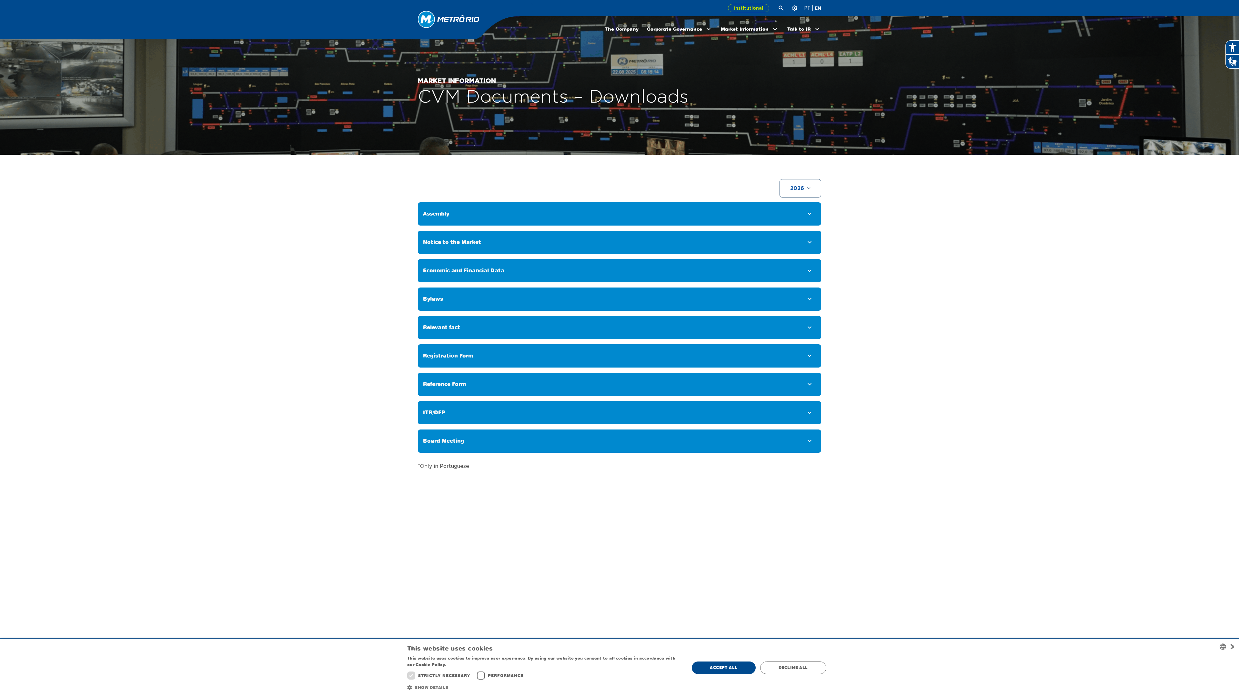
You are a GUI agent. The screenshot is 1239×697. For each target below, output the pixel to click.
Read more (459, 664)
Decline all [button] (793, 667)
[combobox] (1223, 646)
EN (818, 8)
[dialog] (619, 668)
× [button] (1231, 646)
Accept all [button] (723, 667)
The (622, 29)
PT (807, 8)
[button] (544, 687)
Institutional (748, 8)
